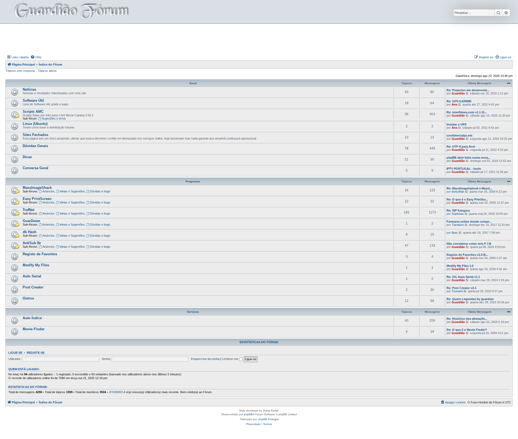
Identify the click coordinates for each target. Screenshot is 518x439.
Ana (454, 104)
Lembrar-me (230, 358)
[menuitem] (35, 57)
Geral (193, 83)
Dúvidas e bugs (100, 191)
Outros (28, 298)
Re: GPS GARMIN (459, 101)
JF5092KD (116, 392)
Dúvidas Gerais (35, 146)
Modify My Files (36, 265)
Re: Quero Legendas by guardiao (470, 299)
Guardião (458, 93)
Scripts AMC (33, 112)
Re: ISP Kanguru (458, 210)
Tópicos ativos (47, 70)
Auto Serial (32, 276)
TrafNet (28, 210)
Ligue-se (15, 352)
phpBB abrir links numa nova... (468, 157)
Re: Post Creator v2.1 (461, 288)
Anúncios (48, 191)
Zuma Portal (270, 410)
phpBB (248, 414)
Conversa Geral (35, 168)
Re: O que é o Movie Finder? (467, 329)
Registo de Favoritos (40, 254)
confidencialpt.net (459, 135)
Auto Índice (32, 318)
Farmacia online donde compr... (469, 221)
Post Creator (33, 287)
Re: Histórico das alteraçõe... (467, 318)
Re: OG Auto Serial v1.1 (463, 276)
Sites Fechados (35, 135)
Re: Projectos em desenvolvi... (468, 90)
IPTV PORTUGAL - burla (464, 168)
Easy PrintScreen (37, 199)
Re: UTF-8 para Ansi (461, 146)
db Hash (29, 232)
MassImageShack (37, 188)
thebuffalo (458, 191)
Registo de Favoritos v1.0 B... (467, 254)
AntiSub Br (32, 243)
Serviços (193, 311)
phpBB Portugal (268, 419)
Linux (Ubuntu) (35, 124)
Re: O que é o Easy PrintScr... (467, 199)
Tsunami (457, 291)
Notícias (29, 89)
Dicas (27, 157)
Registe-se (36, 352)
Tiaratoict (458, 224)
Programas (193, 181)
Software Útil (33, 100)
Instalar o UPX (456, 124)
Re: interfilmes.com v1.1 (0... (467, 112)
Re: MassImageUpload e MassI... (469, 188)
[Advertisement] (259, 38)
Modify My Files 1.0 (460, 265)
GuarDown (31, 221)
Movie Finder (34, 329)
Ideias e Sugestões (72, 191)
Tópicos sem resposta (20, 70)
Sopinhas (458, 213)
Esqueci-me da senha (205, 358)
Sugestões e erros (54, 118)
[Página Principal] (71, 11)
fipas (455, 232)
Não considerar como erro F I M (469, 243)
